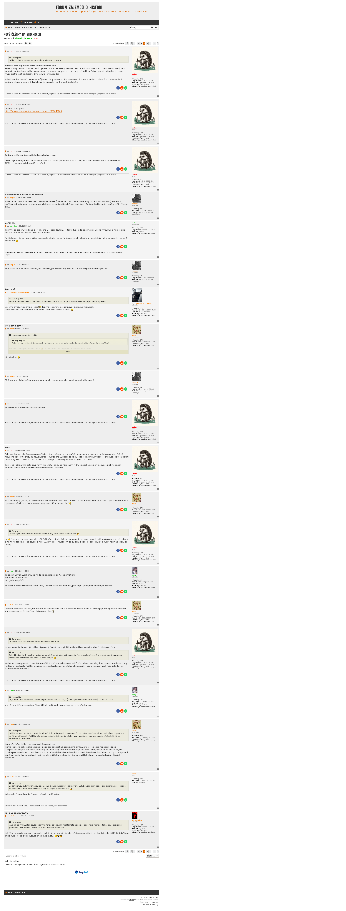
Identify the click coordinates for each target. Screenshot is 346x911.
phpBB (131, 900)
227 (141, 779)
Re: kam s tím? (14, 325)
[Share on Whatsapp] (125, 88)
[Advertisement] (81, 882)
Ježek (35, 38)
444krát (146, 84)
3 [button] (138, 43)
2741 (141, 340)
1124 (141, 825)
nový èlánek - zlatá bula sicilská (24, 194)
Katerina (28, 38)
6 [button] (147, 43)
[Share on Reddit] (122, 88)
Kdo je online (12, 861)
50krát (146, 344)
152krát (153, 86)
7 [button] (150, 43)
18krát (153, 345)
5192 (141, 79)
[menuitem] (27, 22)
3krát (153, 832)
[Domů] (29, 11)
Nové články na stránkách (22, 34)
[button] (127, 43)
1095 (141, 308)
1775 (141, 228)
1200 (142, 580)
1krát (145, 313)
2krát (153, 233)
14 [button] (154, 43)
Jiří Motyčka (137, 820)
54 (141, 209)
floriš (134, 774)
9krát (153, 587)
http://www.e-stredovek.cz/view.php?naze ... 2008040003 (33, 111)
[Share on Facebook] (118, 88)
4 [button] (141, 43)
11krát (146, 585)
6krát (153, 315)
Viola (134, 335)
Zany (134, 575)
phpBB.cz (155, 902)
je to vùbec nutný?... (16, 813)
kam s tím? (12, 289)
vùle (7, 447)
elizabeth (19, 38)
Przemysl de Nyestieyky (142, 303)
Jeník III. (10, 223)
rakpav (135, 204)
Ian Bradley (154, 897)
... (6, 48)
